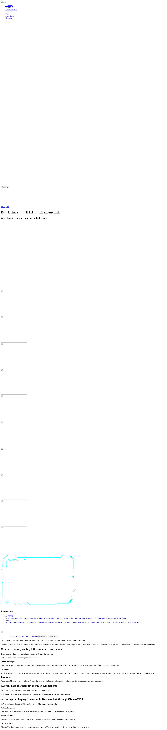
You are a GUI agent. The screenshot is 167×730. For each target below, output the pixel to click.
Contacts (8, 18)
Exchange (9, 6)
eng (5, 207)
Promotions (9, 16)
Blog (7, 14)
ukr (2, 207)
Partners (8, 12)
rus (8, 207)
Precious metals (11, 10)
